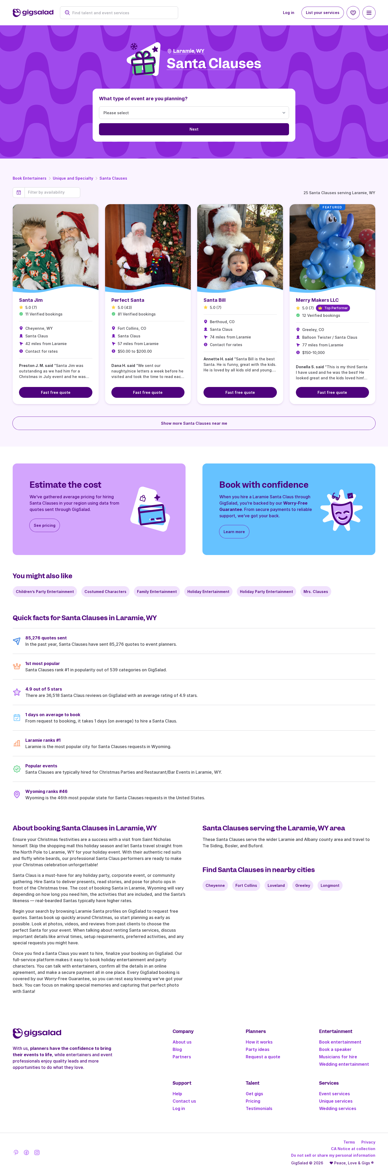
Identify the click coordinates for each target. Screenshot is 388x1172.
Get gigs (254, 1093)
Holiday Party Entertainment (266, 591)
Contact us (184, 1101)
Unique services (336, 1101)
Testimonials (259, 1108)
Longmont (330, 885)
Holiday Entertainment (208, 591)
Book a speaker (335, 1049)
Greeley (302, 885)
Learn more (234, 531)
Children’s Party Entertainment (45, 591)
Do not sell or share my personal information (333, 1155)
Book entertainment (340, 1042)
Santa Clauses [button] (214, 64)
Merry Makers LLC (317, 300)
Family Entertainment (157, 591)
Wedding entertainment (344, 1064)
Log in (288, 12)
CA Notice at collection (353, 1148)
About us (182, 1042)
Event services (334, 1093)
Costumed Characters (105, 591)
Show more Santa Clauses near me (194, 423)
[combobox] (121, 13)
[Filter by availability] (52, 192)
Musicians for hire (338, 1056)
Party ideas (257, 1049)
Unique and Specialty (73, 178)
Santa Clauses (113, 178)
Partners (182, 1056)
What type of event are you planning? (143, 98)
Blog (177, 1049)
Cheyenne (215, 885)
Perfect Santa (127, 300)
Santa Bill (215, 300)
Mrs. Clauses (316, 591)
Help (177, 1093)
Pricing (253, 1101)
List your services (322, 12)
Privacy (368, 1142)
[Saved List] (353, 12)
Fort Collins (246, 885)
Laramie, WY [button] (188, 51)
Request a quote (263, 1056)
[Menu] (369, 12)
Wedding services (337, 1108)
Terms (349, 1142)
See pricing (44, 525)
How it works (259, 1042)
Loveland (276, 885)
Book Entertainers (29, 178)
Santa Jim (31, 300)
